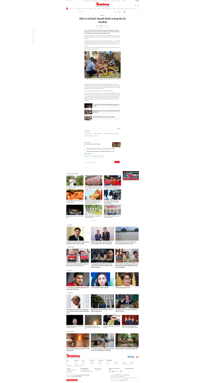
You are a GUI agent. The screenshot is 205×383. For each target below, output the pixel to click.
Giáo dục (121, 8)
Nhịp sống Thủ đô (69, 365)
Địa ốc (82, 8)
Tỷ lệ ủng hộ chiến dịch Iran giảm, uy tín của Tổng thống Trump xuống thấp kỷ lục (77, 311)
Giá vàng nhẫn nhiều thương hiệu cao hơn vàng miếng (74, 201)
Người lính (108, 8)
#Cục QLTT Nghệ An (97, 133)
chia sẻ (115, 12)
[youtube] (138, 1)
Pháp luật (99, 8)
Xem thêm (138, 8)
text (117, 12)
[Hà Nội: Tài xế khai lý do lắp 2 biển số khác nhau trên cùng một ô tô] (78, 256)
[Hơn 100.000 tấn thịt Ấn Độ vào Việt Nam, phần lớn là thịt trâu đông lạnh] (93, 180)
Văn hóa (114, 8)
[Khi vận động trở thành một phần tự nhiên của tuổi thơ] (93, 210)
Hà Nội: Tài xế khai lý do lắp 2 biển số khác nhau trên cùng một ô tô (77, 264)
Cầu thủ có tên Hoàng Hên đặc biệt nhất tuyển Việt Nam (77, 288)
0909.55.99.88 (84, 369)
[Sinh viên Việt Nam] (131, 357)
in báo (119, 12)
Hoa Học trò (112, 0)
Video (134, 8)
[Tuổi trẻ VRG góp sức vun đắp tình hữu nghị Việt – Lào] (112, 210)
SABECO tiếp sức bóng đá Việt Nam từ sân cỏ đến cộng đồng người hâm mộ (112, 187)
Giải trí (118, 8)
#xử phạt (117, 133)
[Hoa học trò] (137, 357)
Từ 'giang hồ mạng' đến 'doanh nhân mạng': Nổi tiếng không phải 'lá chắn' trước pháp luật (102, 265)
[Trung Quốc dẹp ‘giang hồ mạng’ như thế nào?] (111, 320)
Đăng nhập (86, 156)
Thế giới (90, 8)
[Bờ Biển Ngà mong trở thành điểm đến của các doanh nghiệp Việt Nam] (130, 320)
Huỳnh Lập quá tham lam (122, 287)
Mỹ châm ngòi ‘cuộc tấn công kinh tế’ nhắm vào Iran (126, 310)
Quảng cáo (124, 0)
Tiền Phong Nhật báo (96, 0)
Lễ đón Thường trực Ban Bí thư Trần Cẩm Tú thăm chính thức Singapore (101, 242)
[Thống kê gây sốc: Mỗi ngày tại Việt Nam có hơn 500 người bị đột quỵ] (102, 340)
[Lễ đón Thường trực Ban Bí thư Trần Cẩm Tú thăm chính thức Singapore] (102, 234)
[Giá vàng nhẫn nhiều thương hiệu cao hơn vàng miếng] (74, 194)
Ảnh (83, 360)
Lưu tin (33, 37)
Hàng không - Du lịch (126, 363)
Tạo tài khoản (93, 156)
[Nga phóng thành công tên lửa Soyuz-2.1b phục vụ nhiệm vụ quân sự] (93, 320)
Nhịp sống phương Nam (78, 365)
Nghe (33, 31)
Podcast (92, 360)
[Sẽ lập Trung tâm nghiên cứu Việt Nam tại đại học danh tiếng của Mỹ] (78, 234)
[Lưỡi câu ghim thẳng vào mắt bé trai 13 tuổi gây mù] (78, 340)
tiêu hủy (90, 88)
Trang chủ (67, 8)
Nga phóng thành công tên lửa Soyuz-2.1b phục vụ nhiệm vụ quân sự (92, 327)
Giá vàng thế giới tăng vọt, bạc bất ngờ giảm (74, 216)
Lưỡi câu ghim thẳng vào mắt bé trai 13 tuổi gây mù (77, 349)
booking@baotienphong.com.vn (87, 371)
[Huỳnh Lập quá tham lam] (127, 279)
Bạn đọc (115, 363)
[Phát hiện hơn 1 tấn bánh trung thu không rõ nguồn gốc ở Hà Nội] (88, 105)
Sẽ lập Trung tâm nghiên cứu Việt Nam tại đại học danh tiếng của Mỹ (77, 242)
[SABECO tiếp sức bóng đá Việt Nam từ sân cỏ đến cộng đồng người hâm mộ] (112, 180)
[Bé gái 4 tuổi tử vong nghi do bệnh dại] (127, 340)
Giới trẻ (94, 8)
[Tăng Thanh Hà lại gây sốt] (102, 279)
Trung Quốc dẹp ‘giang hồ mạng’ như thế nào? (111, 326)
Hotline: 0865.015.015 (87, 0)
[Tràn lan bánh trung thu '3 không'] (116, 144)
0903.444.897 (98, 369)
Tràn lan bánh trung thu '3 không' (92, 144)
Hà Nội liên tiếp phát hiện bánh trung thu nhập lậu (104, 116)
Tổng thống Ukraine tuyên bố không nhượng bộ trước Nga (74, 326)
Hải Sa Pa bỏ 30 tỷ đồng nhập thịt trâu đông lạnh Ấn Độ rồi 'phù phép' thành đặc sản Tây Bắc (126, 265)
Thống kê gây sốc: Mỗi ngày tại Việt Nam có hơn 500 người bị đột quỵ (102, 349)
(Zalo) (88, 369)
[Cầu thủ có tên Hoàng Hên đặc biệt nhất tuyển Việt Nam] (78, 279)
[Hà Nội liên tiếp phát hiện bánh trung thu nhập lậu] (88, 118)
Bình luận (33, 40)
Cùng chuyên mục (72, 173)
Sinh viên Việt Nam (105, 0)
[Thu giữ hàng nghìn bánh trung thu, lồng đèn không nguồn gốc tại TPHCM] (88, 111)
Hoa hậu (130, 8)
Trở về (33, 43)
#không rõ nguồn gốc (108, 133)
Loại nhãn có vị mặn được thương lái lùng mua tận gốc (74, 187)
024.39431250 (70, 372)
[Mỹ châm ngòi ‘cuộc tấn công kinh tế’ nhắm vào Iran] (127, 301)
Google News (124, 12)
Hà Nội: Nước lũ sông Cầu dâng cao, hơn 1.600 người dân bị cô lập (125, 242)
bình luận (122, 12)
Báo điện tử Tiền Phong (102, 4)
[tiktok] (115, 371)
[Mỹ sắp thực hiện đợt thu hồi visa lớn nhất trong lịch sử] (102, 301)
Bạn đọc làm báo (72, 380)
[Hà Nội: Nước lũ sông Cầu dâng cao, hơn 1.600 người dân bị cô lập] (127, 234)
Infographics (109, 360)
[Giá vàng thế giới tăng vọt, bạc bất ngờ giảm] (74, 210)
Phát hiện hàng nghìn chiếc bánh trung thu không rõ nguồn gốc (101, 148)
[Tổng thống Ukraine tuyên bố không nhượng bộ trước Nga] (74, 320)
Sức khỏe (86, 8)
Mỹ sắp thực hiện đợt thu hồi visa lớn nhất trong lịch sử (102, 310)
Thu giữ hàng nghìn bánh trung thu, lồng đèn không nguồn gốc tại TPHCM (106, 111)
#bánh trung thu (88, 133)
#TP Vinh (96, 135)
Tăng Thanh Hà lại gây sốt (100, 287)
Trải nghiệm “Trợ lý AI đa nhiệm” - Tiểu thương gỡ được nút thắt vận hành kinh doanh (111, 202)
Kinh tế (74, 8)
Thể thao (103, 8)
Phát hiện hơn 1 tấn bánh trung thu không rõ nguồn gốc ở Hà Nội (106, 105)
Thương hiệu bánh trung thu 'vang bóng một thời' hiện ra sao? (100, 151)
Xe (111, 8)
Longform (100, 360)
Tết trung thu (100, 37)
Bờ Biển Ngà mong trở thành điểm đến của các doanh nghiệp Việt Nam (130, 326)
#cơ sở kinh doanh (89, 135)
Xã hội (71, 8)
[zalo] (118, 371)
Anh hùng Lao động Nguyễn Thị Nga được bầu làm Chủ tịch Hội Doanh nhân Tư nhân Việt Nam (93, 202)
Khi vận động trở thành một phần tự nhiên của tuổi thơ (93, 216)
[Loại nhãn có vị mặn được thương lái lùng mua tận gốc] (74, 180)
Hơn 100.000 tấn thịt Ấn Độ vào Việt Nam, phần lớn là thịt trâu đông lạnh (93, 187)
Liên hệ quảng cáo (84, 368)
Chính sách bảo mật (129, 368)
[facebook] (136, 1)
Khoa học (126, 8)
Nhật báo (76, 360)
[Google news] (121, 371)
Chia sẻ (33, 34)
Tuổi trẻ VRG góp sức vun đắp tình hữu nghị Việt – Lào (111, 216)
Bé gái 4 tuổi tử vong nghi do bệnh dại (126, 348)
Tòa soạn (118, 0)
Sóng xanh (78, 8)
